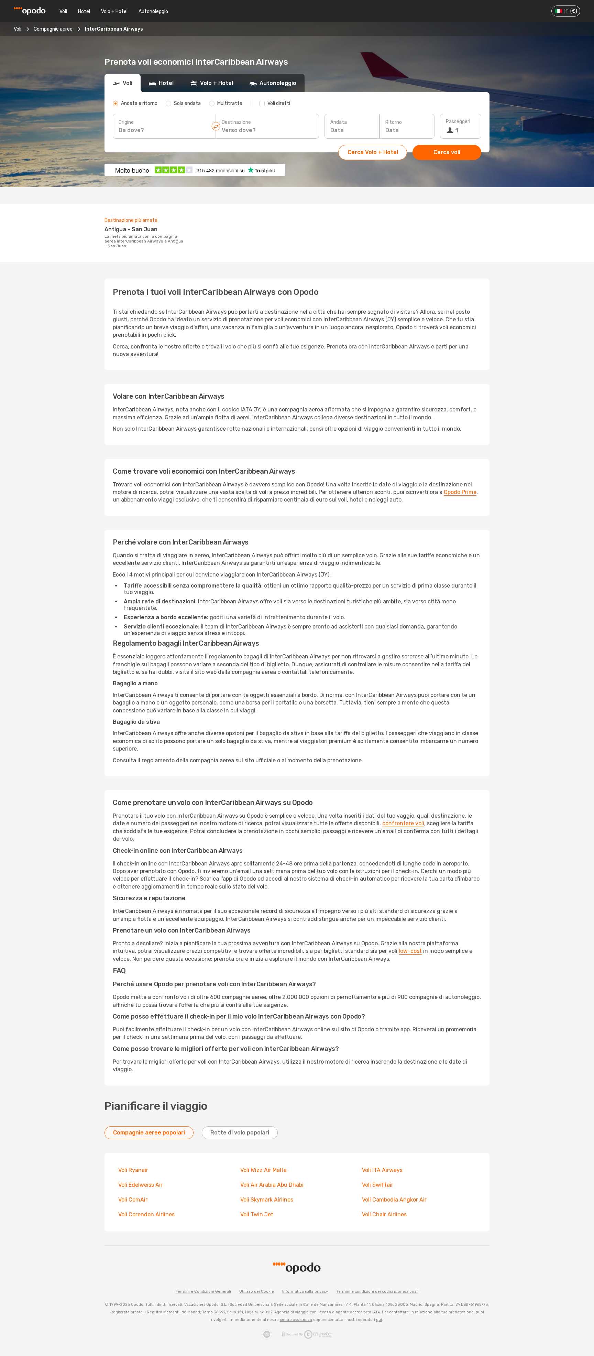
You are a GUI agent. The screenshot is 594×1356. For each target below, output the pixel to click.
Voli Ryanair (133, 1170)
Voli (63, 11)
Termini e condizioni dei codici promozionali (377, 1291)
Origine (126, 122)
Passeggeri (458, 122)
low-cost (410, 951)
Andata (338, 122)
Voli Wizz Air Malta (263, 1170)
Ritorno (393, 122)
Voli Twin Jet (256, 1214)
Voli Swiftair (377, 1185)
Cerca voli (446, 152)
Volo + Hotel (114, 11)
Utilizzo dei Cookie (256, 1291)
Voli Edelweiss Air (140, 1185)
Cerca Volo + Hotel (373, 152)
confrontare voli (403, 823)
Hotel (84, 11)
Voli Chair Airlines (384, 1214)
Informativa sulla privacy (305, 1291)
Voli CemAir (132, 1199)
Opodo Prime (460, 492)
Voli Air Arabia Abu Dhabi (272, 1185)
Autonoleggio (153, 11)
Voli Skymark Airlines (266, 1199)
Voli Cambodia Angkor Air (394, 1199)
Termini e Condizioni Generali (203, 1291)
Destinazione (236, 122)
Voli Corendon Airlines (146, 1214)
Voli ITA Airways (382, 1170)
